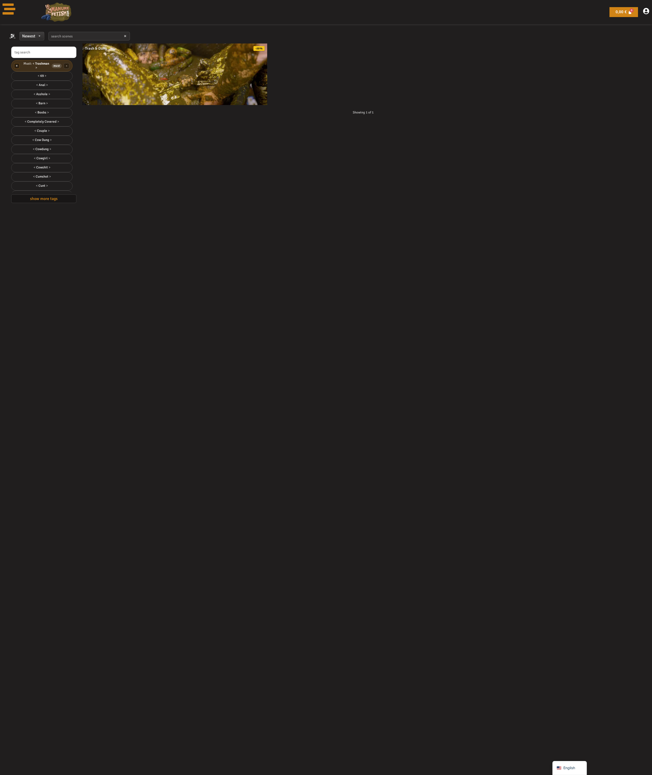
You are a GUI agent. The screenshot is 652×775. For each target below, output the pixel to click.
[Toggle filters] (12, 36)
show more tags (44, 198)
